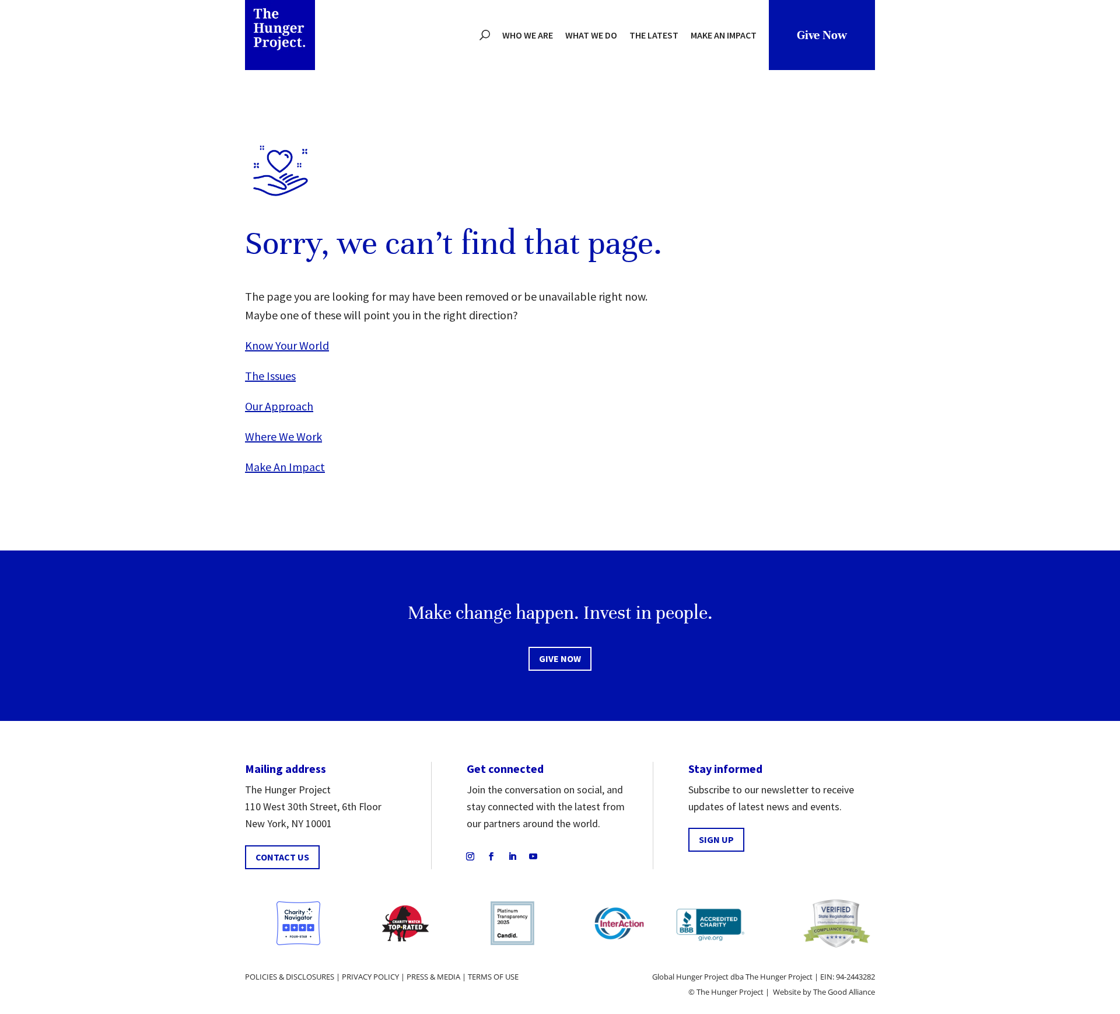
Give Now (822, 35)
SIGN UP (716, 839)
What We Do (591, 35)
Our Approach (279, 406)
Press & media (433, 976)
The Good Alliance (844, 992)
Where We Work (283, 436)
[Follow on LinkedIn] (512, 856)
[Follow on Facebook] (491, 856)
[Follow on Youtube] (533, 856)
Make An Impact (285, 466)
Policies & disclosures (289, 976)
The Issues (270, 375)
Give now (560, 658)
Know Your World (287, 345)
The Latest (653, 35)
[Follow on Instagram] (470, 856)
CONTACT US (282, 857)
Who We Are (527, 35)
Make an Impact (724, 35)
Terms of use (493, 976)
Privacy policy (370, 976)
